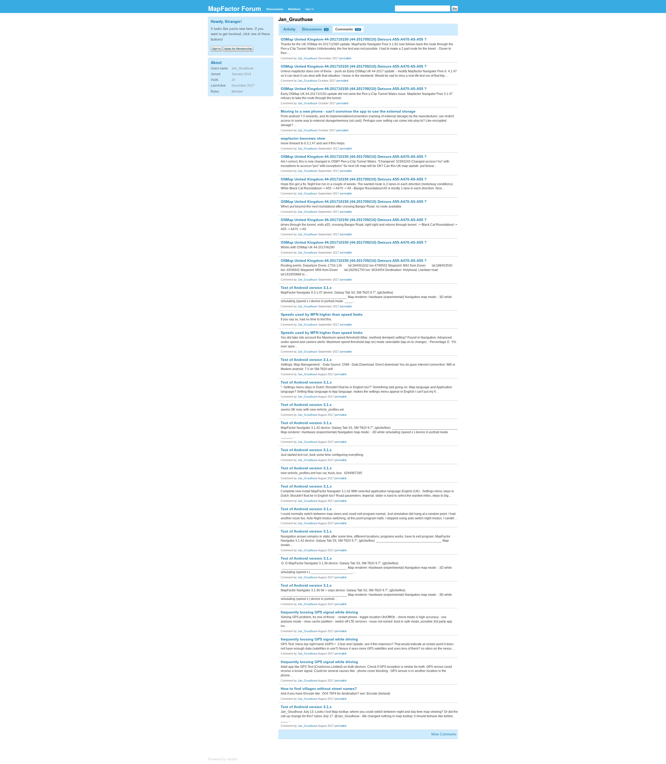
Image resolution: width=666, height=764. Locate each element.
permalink (345, 58)
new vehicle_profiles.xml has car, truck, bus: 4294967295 (321, 473)
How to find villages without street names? (319, 689)
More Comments (443, 734)
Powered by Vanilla (222, 759)
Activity (289, 29)
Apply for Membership (238, 48)
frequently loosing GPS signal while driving (319, 612)
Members (294, 9)
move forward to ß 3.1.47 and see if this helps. (313, 143)
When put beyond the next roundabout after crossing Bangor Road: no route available (341, 206)
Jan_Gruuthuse (307, 58)
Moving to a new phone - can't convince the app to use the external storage (348, 111)
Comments (347, 29)
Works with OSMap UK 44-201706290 (308, 247)
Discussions (274, 9)
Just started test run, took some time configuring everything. (322, 455)
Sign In (309, 9)
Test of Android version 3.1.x (306, 288)
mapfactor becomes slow (303, 138)
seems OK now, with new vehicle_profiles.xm (312, 409)
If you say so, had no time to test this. (306, 319)
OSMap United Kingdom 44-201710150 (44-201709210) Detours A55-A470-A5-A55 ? (354, 39)
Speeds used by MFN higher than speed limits (322, 314)
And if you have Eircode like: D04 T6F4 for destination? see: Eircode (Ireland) (335, 693)
